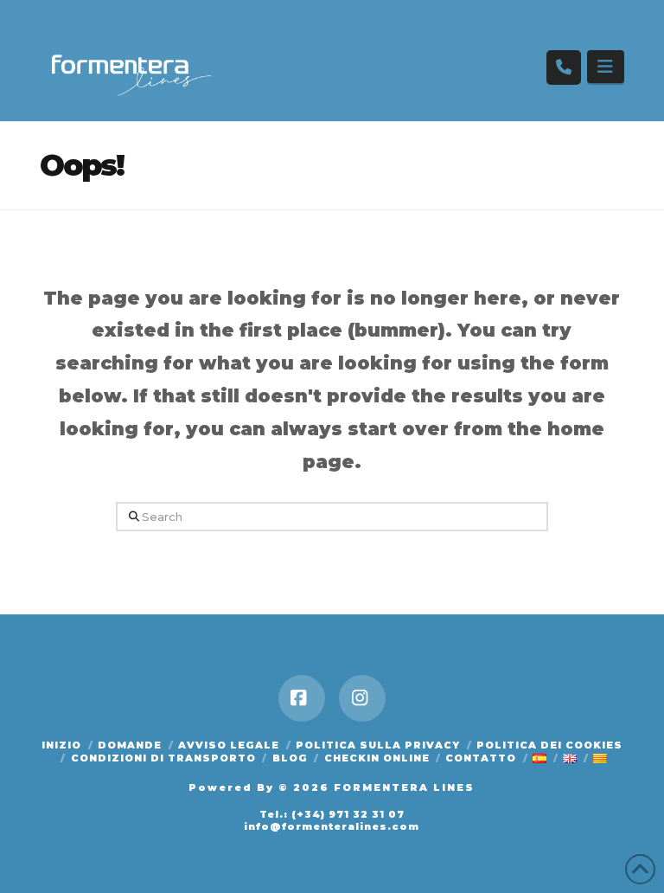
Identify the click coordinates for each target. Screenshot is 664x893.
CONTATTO (480, 758)
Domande (130, 745)
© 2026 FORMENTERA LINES (376, 787)
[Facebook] (301, 698)
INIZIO (61, 745)
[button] (605, 66)
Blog (290, 758)
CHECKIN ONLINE (377, 758)
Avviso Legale (228, 745)
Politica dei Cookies (549, 745)
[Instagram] (362, 698)
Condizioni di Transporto (163, 758)
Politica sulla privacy (378, 745)
